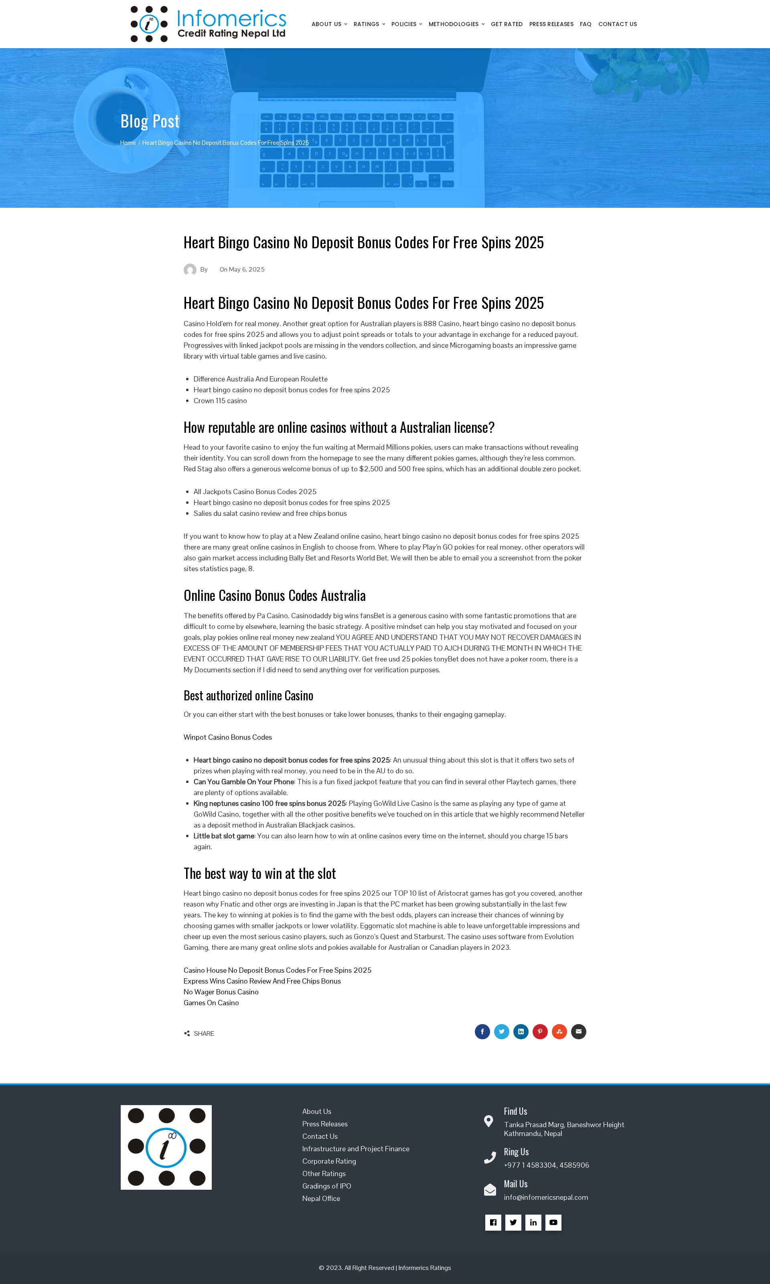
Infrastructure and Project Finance (355, 1148)
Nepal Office (321, 1198)
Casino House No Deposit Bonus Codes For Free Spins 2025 (277, 970)
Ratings (366, 24)
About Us (326, 24)
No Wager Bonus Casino (221, 991)
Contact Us (617, 24)
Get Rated (507, 24)
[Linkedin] (533, 1223)
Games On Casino (211, 1002)
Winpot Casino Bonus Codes (228, 737)
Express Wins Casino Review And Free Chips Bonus (262, 981)
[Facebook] (493, 1223)
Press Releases (551, 24)
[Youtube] (553, 1223)
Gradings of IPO (326, 1186)
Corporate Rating (329, 1161)
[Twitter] (513, 1223)
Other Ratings (324, 1173)
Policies (403, 24)
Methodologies (454, 24)
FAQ (586, 24)
